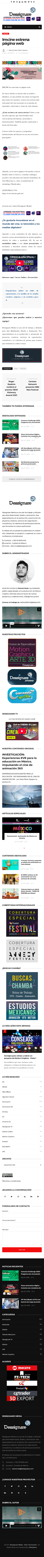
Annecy (5, 1112)
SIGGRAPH (6, 1146)
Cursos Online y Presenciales (26, 277)
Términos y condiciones (11, 1181)
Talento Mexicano (8, 1334)
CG (3, 1116)
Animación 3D (7, 1107)
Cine (15, 368)
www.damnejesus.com (30, 602)
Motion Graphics (8, 1136)
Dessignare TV (7, 1126)
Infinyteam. (33, 1547)
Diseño (4, 1329)
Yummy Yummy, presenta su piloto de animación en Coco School (31, 862)
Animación (6, 1102)
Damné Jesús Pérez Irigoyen (18, 50)
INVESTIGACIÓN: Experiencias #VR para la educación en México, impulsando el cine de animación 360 (19, 761)
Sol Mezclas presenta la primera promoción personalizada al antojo (30, 464)
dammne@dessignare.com (21, 546)
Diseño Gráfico (7, 1131)
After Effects (6, 1092)
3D (3, 1082)
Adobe (4, 1087)
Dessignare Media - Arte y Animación (23, 1545)
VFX (3, 1151)
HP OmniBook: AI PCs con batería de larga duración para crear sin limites (30, 450)
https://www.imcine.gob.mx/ (13, 193)
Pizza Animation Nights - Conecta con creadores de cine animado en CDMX (31, 436)
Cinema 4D (6, 1121)
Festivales (5, 1324)
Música (4, 1344)
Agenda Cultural (8, 1097)
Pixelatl (5, 1141)
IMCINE (5, 33)
